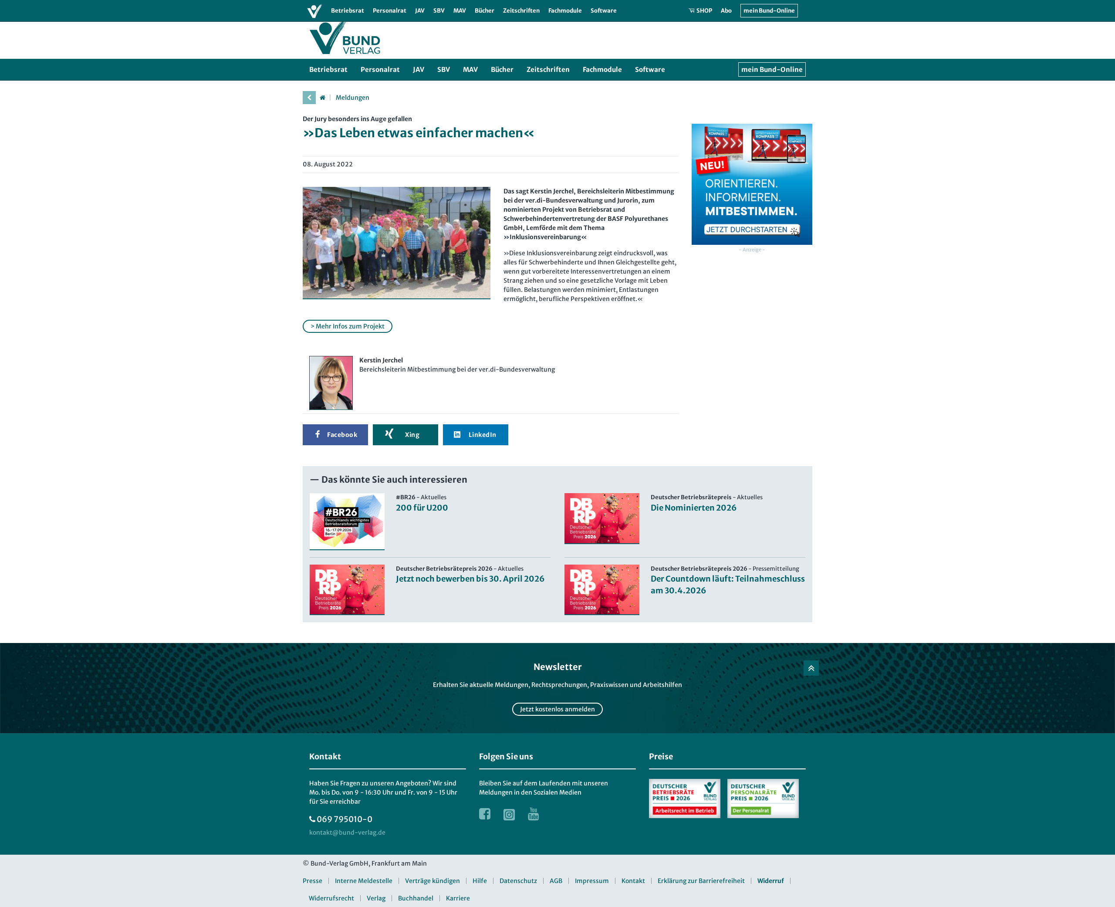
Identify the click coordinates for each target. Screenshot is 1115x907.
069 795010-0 (344, 819)
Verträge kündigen (432, 881)
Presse (312, 881)
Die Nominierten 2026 (694, 508)
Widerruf (770, 881)
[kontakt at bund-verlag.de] (347, 832)
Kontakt (633, 881)
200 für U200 (422, 508)
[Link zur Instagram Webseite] (509, 813)
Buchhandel (415, 898)
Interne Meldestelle (363, 881)
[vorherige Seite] (309, 97)
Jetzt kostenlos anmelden (557, 709)
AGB (556, 881)
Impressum (592, 881)
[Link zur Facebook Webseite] (484, 813)
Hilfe (480, 881)
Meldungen (352, 98)
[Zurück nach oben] (811, 668)
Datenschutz (518, 881)
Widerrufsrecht (331, 898)
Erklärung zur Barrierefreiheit (701, 881)
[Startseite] (322, 97)
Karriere (458, 898)
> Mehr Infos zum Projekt (348, 326)
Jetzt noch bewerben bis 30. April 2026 (470, 579)
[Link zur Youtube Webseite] (533, 813)
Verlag (376, 898)
